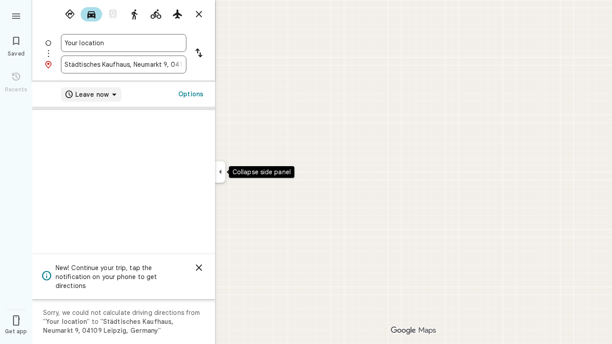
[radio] (70, 14)
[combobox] (124, 43)
